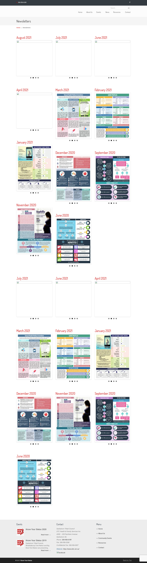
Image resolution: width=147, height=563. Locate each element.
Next (55, 58)
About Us (101, 533)
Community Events (105, 538)
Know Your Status (20, 10)
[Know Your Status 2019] (20, 543)
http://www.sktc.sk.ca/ (71, 549)
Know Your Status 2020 (36, 529)
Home (18, 27)
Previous (14, 58)
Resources (102, 543)
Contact (101, 548)
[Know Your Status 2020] (20, 532)
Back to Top (127, 560)
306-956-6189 (22, 2)
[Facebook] (130, 2)
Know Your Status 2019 (36, 540)
